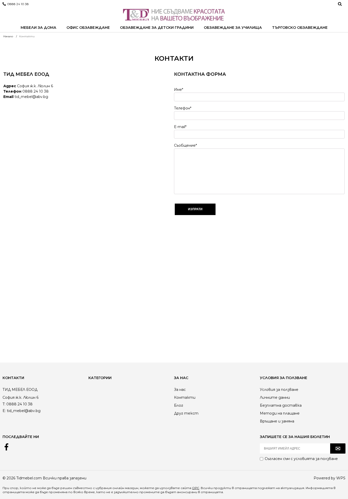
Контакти (184, 397)
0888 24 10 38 (18, 4)
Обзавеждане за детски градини (157, 27)
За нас (180, 389)
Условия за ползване (279, 389)
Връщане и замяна (277, 421)
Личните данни (275, 397)
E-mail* (180, 126)
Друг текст (186, 413)
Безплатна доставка (281, 405)
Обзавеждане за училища (233, 27)
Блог (178, 405)
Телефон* (182, 108)
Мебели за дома (38, 27)
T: (4, 404)
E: (4, 410)
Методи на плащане (280, 413)
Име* (178, 89)
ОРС (195, 488)
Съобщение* (185, 145)
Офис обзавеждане (88, 27)
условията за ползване (316, 458)
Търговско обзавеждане (300, 27)
